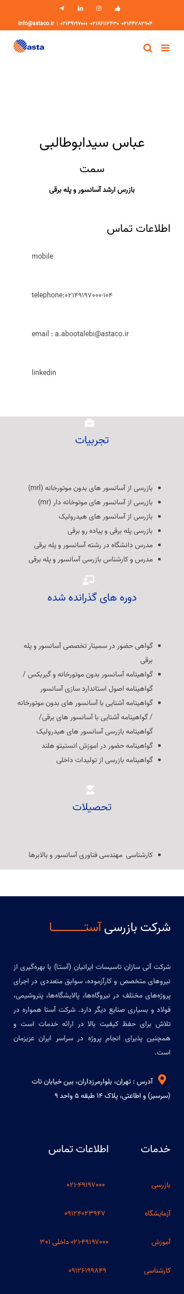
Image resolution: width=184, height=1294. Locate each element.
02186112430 (104, 23)
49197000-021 (87, 1185)
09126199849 (87, 1271)
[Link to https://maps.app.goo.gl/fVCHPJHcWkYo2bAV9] (162, 1079)
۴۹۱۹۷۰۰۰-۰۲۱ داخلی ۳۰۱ (74, 1242)
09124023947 (84, 1214)
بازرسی (161, 1185)
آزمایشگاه (158, 1214)
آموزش (161, 1242)
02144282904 (136, 23)
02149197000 (74, 23)
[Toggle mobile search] (147, 48)
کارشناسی (157, 1271)
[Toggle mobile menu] (166, 48)
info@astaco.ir (36, 23)
